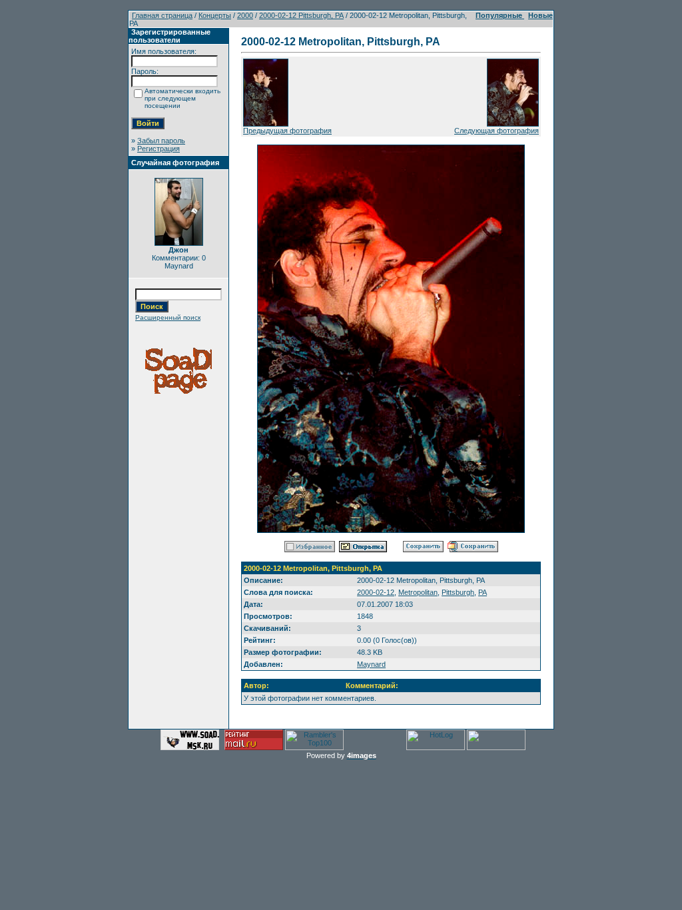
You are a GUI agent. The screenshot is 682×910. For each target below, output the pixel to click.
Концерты (214, 15)
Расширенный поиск (167, 317)
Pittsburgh (458, 592)
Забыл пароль (161, 141)
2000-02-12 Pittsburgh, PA (301, 15)
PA (482, 592)
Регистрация (158, 149)
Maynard (371, 664)
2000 (245, 15)
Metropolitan (418, 592)
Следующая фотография (496, 131)
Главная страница (162, 15)
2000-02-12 (375, 592)
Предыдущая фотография (287, 131)
